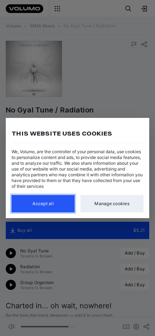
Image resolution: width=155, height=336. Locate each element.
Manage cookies (111, 203)
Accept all (43, 203)
